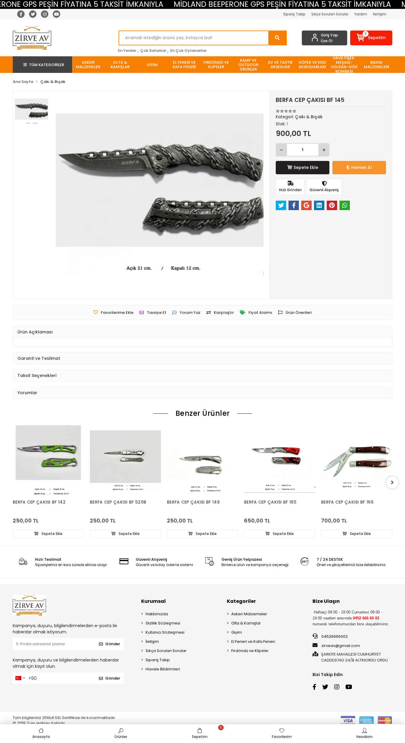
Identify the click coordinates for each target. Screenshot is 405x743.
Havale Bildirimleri (163, 669)
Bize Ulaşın (326, 601)
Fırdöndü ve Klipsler (250, 650)
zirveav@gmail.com (340, 645)
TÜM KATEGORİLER (46, 65)
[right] (392, 482)
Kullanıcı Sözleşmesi (165, 632)
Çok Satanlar (153, 50)
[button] (371, 38)
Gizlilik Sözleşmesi (163, 623)
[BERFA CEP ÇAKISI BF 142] (48, 460)
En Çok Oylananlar (188, 50)
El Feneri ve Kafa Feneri (253, 641)
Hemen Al (361, 167)
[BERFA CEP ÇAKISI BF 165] (279, 460)
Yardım (360, 14)
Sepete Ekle (306, 167)
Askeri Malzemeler (249, 614)
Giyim (236, 632)
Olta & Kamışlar (246, 623)
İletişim (379, 14)
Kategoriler (241, 601)
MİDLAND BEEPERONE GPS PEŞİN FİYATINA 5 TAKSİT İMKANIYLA (282, 4)
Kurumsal (153, 601)
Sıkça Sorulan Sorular (329, 14)
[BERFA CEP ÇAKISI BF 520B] (125, 460)
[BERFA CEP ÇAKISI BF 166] (356, 460)
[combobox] (20, 678)
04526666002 (334, 636)
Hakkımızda (157, 614)
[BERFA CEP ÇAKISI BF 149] (202, 460)
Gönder (112, 644)
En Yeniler (127, 50)
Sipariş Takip (294, 14)
